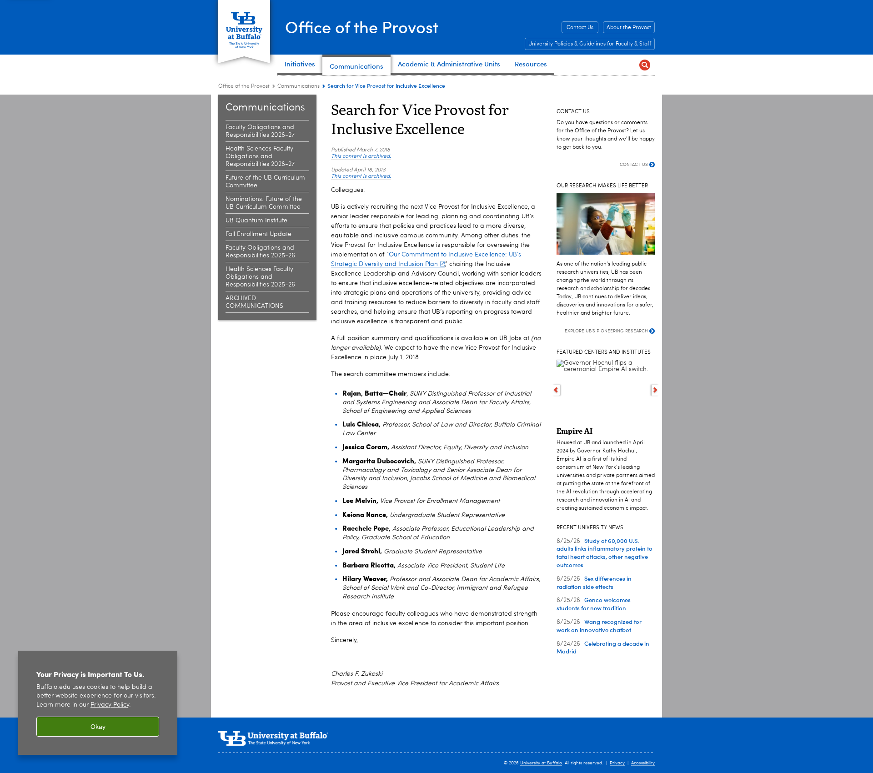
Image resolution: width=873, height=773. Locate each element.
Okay (97, 726)
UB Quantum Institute (256, 220)
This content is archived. (361, 156)
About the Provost (629, 27)
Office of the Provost (361, 26)
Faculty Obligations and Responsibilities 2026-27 (260, 131)
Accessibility (643, 763)
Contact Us (580, 27)
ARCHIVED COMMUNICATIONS (254, 302)
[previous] (556, 390)
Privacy (617, 763)
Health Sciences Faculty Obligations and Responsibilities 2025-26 (260, 277)
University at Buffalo (541, 763)
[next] (655, 390)
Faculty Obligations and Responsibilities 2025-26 (260, 252)
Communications (298, 86)
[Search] (644, 65)
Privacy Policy (109, 705)
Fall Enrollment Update (258, 234)
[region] (97, 703)
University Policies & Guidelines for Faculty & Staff (589, 44)
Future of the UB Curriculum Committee (265, 182)
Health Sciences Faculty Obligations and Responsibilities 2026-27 (260, 156)
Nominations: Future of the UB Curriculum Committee (264, 203)
